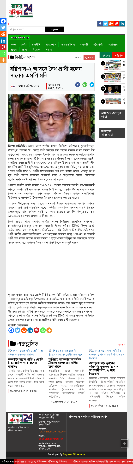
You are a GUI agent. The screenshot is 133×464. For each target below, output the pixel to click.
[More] (49, 330)
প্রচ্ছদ (13, 44)
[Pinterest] (36, 330)
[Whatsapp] (43, 330)
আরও (121, 344)
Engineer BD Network (74, 454)
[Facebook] (11, 330)
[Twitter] (17, 330)
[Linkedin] (30, 330)
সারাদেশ (49, 44)
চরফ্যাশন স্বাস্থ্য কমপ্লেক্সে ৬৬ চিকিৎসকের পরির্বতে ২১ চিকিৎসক (124, 63)
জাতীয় (24, 44)
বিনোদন (36, 49)
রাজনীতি (36, 44)
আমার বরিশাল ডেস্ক (28, 86)
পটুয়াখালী (98, 44)
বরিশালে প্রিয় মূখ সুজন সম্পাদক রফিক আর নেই (124, 88)
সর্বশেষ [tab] (106, 55)
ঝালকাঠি (84, 44)
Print (90, 57)
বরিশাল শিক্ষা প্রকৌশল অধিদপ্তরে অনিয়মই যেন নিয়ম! (124, 101)
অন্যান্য (49, 49)
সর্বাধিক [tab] (119, 55)
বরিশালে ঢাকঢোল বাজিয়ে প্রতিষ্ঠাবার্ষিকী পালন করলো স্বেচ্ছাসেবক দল (124, 76)
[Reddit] (24, 330)
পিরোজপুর (113, 44)
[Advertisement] (51, 268)
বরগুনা (14, 49)
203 (79, 57)
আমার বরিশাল (68, 44)
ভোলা (24, 49)
